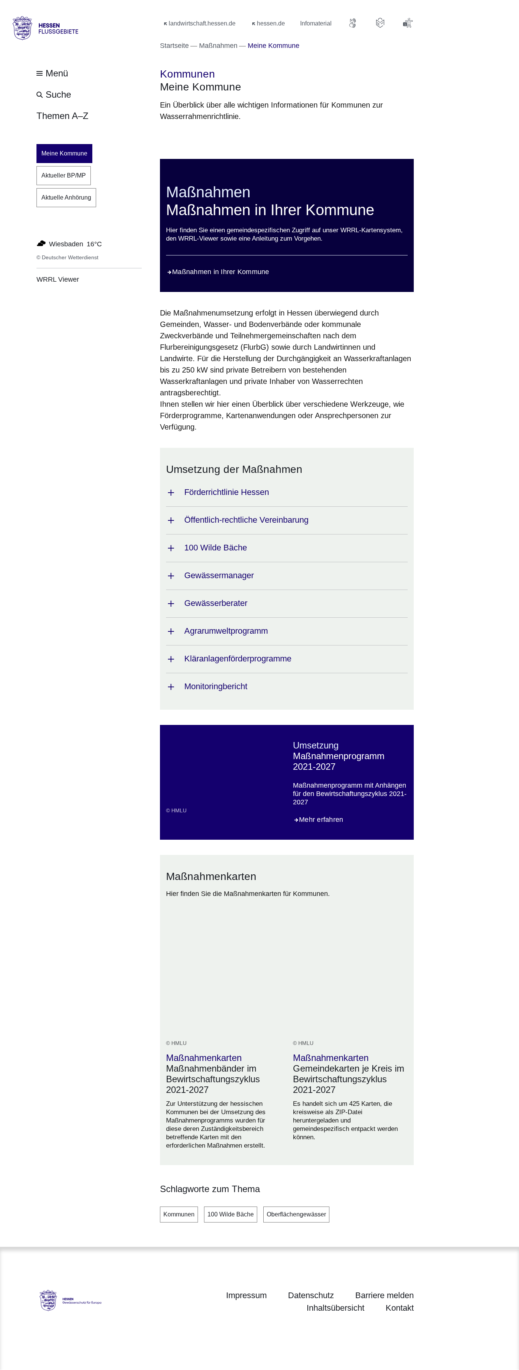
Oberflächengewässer (296, 1214)
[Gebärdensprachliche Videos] (353, 23)
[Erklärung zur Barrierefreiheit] (408, 23)
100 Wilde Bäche (230, 1214)
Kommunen (179, 1214)
